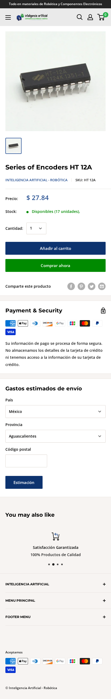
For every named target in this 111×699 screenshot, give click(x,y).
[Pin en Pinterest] (81, 286)
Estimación (23, 482)
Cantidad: (14, 228)
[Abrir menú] (8, 17)
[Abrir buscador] (80, 17)
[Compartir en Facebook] (71, 286)
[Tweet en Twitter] (91, 286)
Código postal (18, 449)
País (9, 399)
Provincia (13, 424)
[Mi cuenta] (90, 17)
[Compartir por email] (102, 286)
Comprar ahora (55, 265)
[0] (101, 17)
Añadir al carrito (55, 248)
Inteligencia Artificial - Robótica (36, 179)
